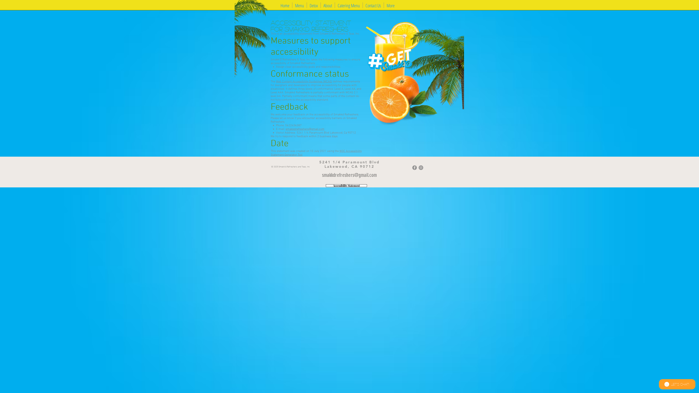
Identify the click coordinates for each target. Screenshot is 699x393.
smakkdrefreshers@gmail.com (305, 129)
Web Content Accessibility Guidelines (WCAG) (304, 82)
